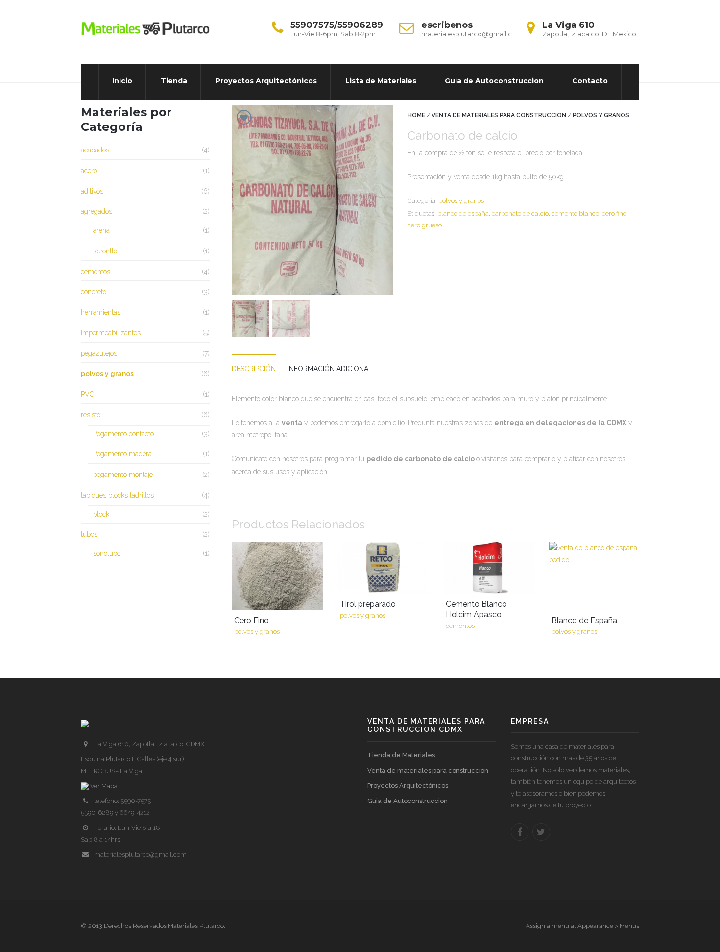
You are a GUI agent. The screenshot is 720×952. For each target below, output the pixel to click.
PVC (87, 394)
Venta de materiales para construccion (427, 770)
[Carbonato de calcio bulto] (291, 318)
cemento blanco (575, 213)
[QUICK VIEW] (277, 576)
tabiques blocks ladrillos (117, 495)
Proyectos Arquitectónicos (407, 785)
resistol (91, 415)
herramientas (100, 312)
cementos (95, 272)
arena (101, 230)
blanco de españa (463, 213)
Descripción (254, 369)
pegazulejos (99, 353)
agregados (96, 211)
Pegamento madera (122, 454)
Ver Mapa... (105, 786)
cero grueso (425, 225)
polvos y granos (601, 115)
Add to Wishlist (244, 117)
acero (89, 171)
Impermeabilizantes (111, 333)
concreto (93, 292)
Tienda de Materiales (401, 755)
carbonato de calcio (520, 213)
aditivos (92, 191)
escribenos (447, 25)
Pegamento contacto (123, 434)
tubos (89, 534)
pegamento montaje (123, 474)
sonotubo (106, 553)
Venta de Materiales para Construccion (499, 115)
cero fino (614, 213)
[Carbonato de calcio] (312, 200)
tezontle (105, 251)
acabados (95, 150)
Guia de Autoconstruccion (407, 800)
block (101, 514)
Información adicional (330, 369)
